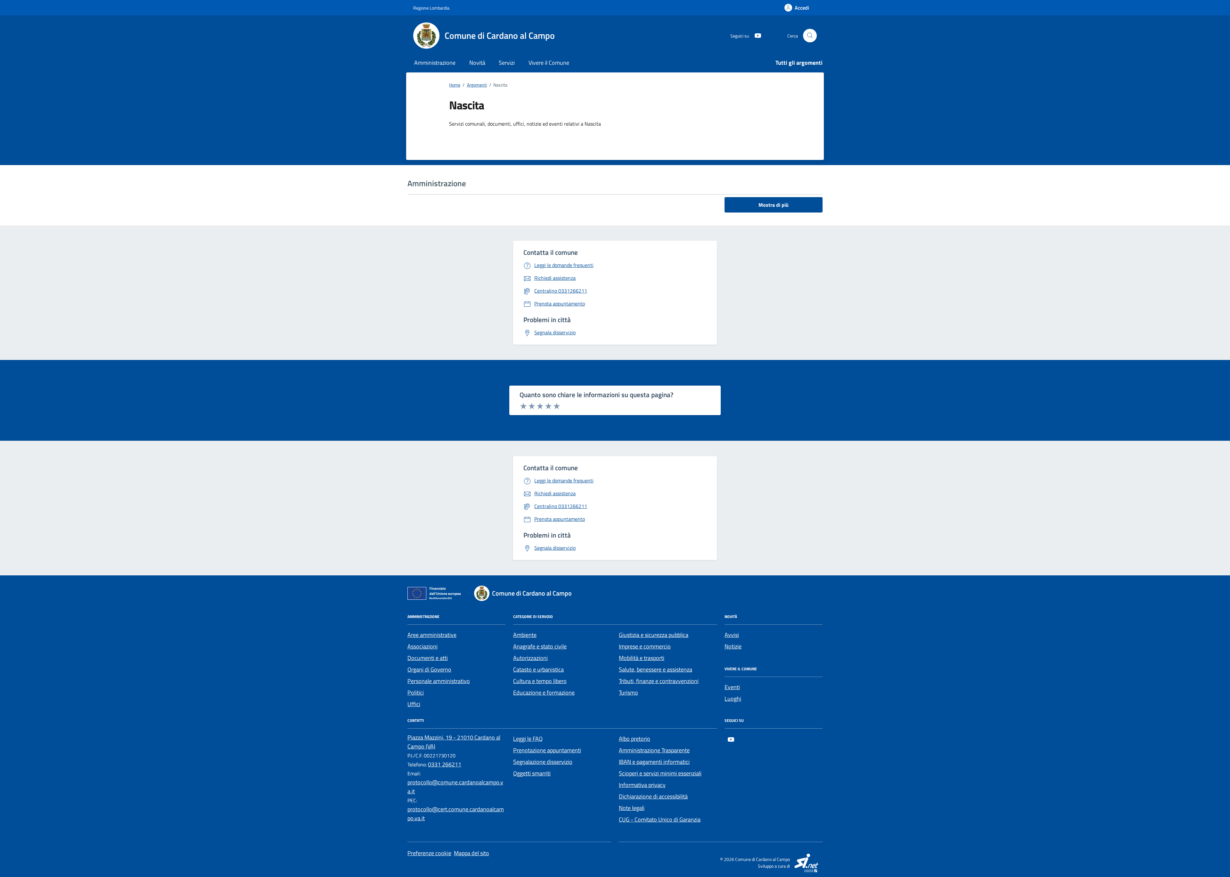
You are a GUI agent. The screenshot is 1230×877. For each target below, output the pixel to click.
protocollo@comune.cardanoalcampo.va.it (455, 787)
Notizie (733, 646)
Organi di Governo (429, 669)
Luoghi (733, 698)
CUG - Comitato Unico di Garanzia (660, 819)
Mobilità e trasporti (641, 658)
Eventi (732, 687)
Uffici (413, 704)
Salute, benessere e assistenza (655, 669)
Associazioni (422, 646)
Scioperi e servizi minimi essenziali (660, 773)
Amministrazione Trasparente (654, 750)
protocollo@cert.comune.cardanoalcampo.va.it (455, 814)
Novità (477, 62)
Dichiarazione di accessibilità (653, 796)
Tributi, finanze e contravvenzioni (659, 681)
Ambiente (525, 635)
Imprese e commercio (645, 646)
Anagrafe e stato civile (540, 646)
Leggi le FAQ (528, 738)
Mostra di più (773, 205)
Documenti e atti (427, 658)
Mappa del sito (471, 853)
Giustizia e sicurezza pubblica (653, 635)
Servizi (507, 62)
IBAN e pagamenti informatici (654, 761)
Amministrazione (434, 62)
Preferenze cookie (429, 853)
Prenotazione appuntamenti (547, 750)
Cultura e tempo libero (540, 681)
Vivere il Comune (549, 62)
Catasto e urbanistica (538, 669)
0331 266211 (444, 764)
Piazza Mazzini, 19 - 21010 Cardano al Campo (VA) (453, 742)
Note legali (631, 808)
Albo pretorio (634, 738)
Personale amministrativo (438, 681)
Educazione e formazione (544, 692)
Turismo (628, 692)
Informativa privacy (642, 785)
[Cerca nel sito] (810, 36)
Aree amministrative (431, 635)
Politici (415, 692)
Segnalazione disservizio (542, 761)
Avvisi (732, 635)
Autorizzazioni (530, 658)
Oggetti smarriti (532, 773)
